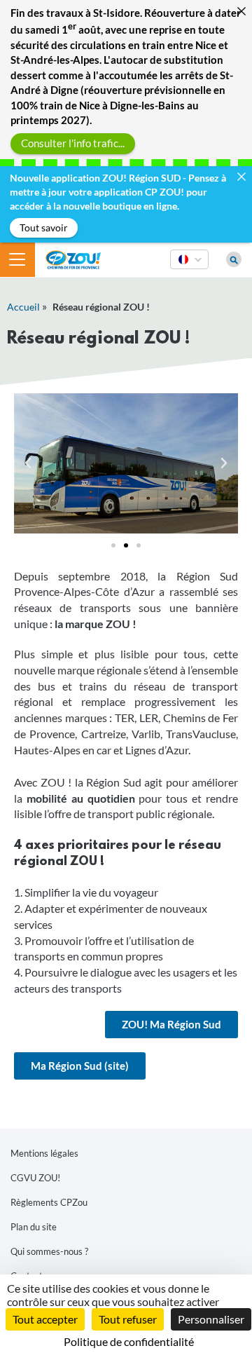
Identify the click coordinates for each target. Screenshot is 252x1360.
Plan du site (33, 1226)
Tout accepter (45, 1319)
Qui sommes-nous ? (49, 1251)
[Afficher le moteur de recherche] (233, 259)
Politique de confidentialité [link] (129, 1341)
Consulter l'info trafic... (73, 143)
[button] (28, 463)
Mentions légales (44, 1153)
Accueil (23, 307)
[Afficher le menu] (17, 259)
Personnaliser (211, 1319)
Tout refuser (128, 1319)
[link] (171, 1024)
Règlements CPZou (49, 1202)
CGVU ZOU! (35, 1177)
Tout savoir (44, 227)
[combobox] (189, 268)
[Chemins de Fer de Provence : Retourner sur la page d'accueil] (73, 258)
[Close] (241, 11)
